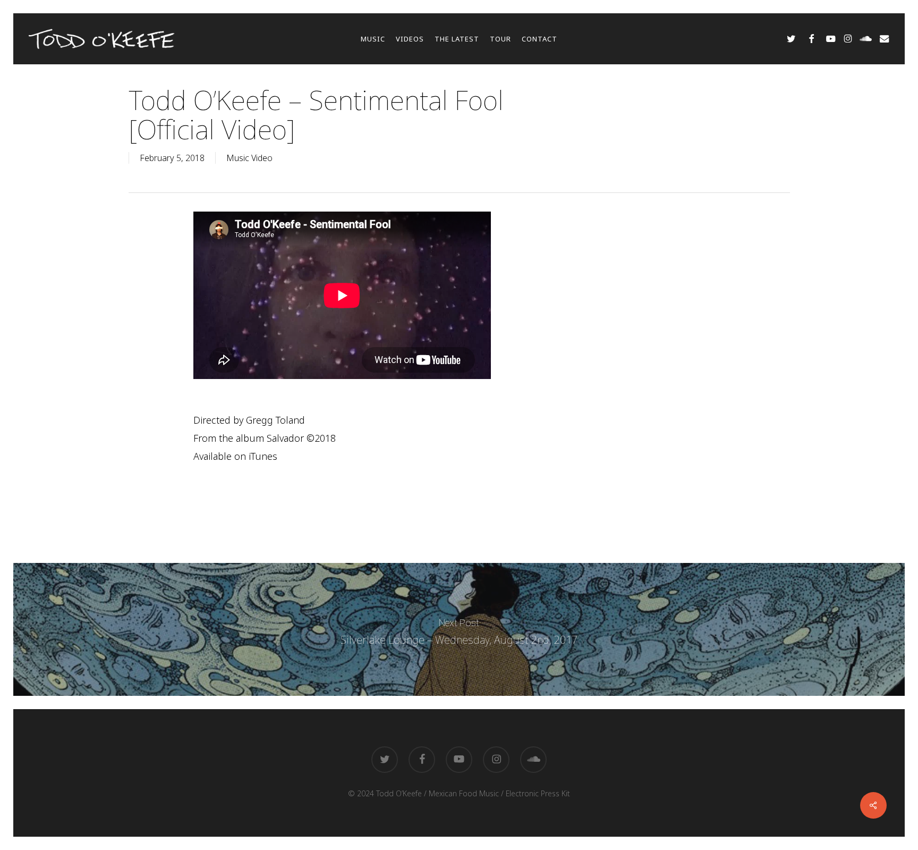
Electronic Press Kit (538, 793)
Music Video (249, 158)
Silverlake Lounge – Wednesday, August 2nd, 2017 (459, 629)
